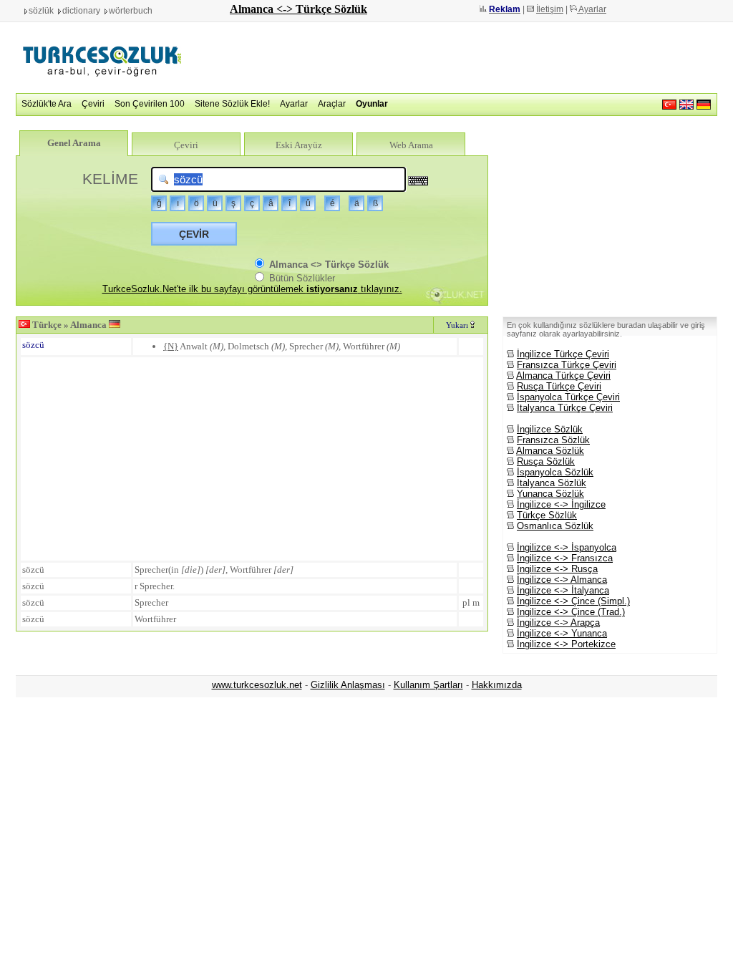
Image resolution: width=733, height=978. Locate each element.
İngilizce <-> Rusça (557, 568)
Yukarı (458, 325)
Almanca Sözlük (550, 450)
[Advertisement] (456, 57)
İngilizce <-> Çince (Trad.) (571, 611)
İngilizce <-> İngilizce (561, 504)
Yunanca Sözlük (550, 493)
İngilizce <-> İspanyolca (566, 547)
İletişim (549, 9)
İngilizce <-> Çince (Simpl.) (573, 601)
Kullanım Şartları (428, 684)
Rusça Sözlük (546, 461)
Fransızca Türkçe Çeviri (566, 364)
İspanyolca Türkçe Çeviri (568, 397)
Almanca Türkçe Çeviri (563, 375)
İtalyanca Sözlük (551, 483)
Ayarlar (591, 9)
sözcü (33, 344)
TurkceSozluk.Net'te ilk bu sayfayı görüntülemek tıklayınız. (252, 289)
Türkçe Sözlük (547, 515)
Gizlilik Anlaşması (348, 684)
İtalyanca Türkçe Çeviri (565, 407)
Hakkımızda (497, 684)
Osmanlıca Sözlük (555, 526)
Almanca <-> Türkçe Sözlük (298, 9)
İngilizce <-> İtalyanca (563, 590)
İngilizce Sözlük (550, 429)
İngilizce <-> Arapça (558, 622)
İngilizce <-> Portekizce (566, 644)
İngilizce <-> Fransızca (565, 558)
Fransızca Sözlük (553, 440)
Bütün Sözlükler (300, 278)
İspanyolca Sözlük (555, 472)
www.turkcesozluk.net (257, 684)
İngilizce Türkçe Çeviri (563, 354)
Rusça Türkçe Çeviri (559, 386)
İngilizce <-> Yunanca (562, 633)
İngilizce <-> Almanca (562, 579)
